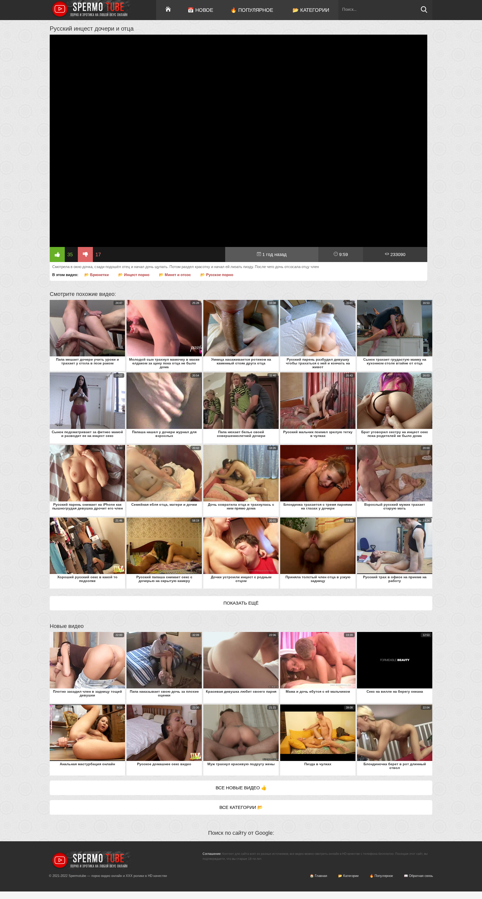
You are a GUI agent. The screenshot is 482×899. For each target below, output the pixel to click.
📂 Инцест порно (133, 275)
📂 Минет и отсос (175, 275)
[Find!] (424, 11)
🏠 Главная (318, 876)
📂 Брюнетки (96, 275)
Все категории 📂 (241, 807)
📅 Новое (200, 10)
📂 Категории (310, 10)
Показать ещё (241, 603)
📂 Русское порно (216, 275)
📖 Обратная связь (418, 876)
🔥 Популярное (251, 10)
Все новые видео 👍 (241, 787)
